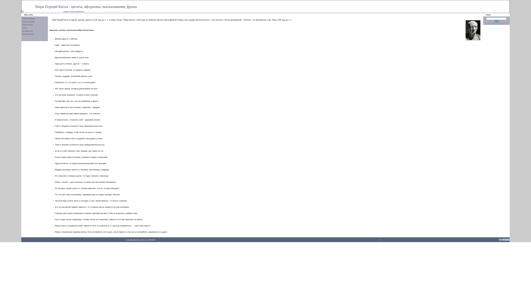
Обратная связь (28, 34)
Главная (66, 11)
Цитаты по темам (28, 21)
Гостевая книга (27, 31)
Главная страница (28, 18)
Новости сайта (27, 24)
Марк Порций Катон (77, 11)
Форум (24, 28)
